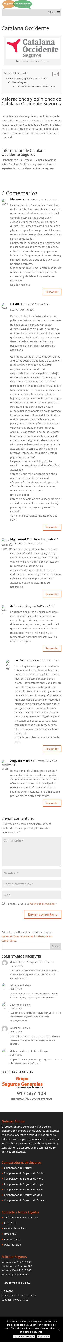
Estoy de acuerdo (24, 1336)
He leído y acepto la (31, 903)
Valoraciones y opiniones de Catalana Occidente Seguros (27, 80)
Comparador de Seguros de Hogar (24, 1184)
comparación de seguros (30, 1130)
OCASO (25, 1028)
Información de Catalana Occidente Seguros (36, 86)
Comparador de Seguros (18, 1167)
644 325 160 (24, 1270)
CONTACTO (10, 1223)
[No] (58, 1329)
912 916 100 (24, 1262)
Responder (52, 292)
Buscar (55, 946)
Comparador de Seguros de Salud (24, 1189)
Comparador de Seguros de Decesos (25, 1200)
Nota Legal (10, 1234)
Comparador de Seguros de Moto (23, 1178)
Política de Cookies (15, 1228)
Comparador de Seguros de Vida (23, 1195)
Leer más (43, 1336)
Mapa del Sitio (12, 1244)
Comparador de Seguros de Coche (24, 1173)
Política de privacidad (42, 903)
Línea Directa (46, 962)
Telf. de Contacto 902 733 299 (21, 1217)
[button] (51, 12)
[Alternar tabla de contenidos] (54, 74)
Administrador (12, 1239)
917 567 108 (25, 1266)
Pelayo (27, 985)
